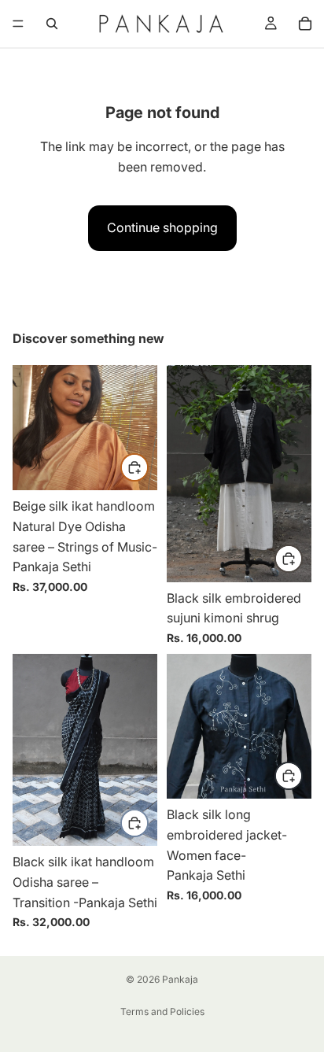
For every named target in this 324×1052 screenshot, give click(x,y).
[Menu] (18, 24)
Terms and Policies (162, 1011)
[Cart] (305, 23)
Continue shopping (162, 227)
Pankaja (180, 979)
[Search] (52, 23)
